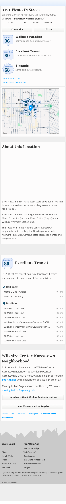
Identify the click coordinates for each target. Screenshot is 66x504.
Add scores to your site (14, 82)
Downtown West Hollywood (28, 19)
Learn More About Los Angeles (32, 406)
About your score (11, 78)
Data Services (29, 456)
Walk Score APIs (30, 452)
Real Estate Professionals (34, 460)
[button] (30, 108)
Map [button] (51, 29)
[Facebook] (8, 448)
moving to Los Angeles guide (18, 390)
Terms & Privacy (9, 464)
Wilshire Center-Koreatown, (18, 14)
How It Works (7, 456)
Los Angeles (41, 14)
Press (4, 460)
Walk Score (8, 444)
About (4, 452)
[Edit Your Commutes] (43, 18)
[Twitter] (4, 448)
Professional (31, 444)
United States (8, 414)
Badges (26, 467)
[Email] (13, 448)
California (21, 414)
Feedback (6, 467)
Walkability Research (32, 464)
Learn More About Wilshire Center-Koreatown (33, 397)
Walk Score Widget (31, 448)
